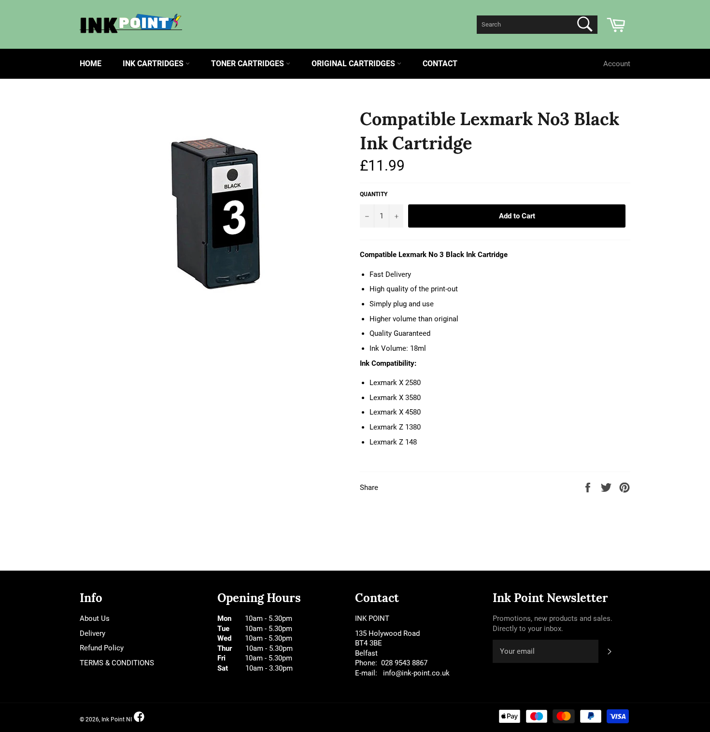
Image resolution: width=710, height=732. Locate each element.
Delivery (92, 633)
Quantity (373, 194)
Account (616, 63)
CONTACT (440, 63)
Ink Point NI (116, 719)
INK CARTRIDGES (154, 63)
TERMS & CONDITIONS (117, 663)
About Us (95, 618)
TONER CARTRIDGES (248, 63)
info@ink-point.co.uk (416, 673)
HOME (90, 63)
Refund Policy (102, 648)
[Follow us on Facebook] (139, 717)
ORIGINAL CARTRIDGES (354, 63)
